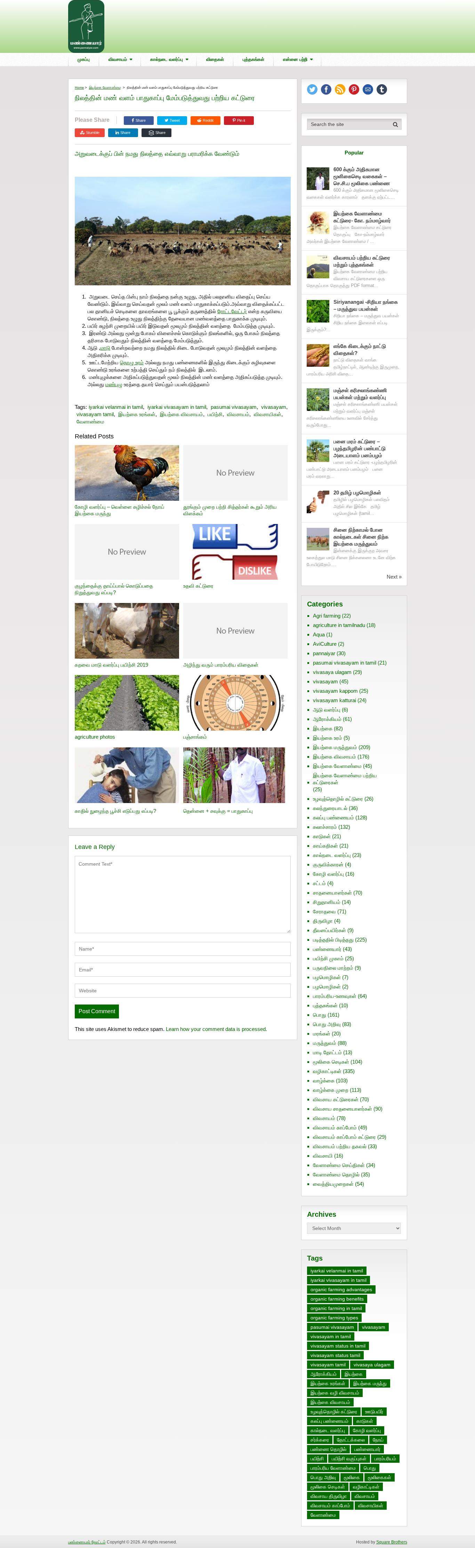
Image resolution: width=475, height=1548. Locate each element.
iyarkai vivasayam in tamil (176, 407)
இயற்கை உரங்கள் (136, 414)
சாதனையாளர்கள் (332, 893)
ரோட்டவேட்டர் (232, 311)
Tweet (174, 120)
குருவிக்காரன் (328, 864)
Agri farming (326, 616)
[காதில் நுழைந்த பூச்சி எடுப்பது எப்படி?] (127, 776)
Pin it (241, 120)
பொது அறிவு (327, 1024)
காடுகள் (322, 836)
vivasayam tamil (95, 414)
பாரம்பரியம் (385, 1458)
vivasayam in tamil (331, 1336)
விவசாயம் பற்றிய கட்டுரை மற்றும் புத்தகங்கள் (361, 261)
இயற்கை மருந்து (370, 1383)
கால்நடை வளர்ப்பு (166, 59)
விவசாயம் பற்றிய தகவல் (340, 1146)
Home (79, 87)
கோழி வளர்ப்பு (328, 874)
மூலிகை (352, 1477)
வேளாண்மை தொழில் (336, 1174)
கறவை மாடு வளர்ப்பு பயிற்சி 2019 (111, 665)
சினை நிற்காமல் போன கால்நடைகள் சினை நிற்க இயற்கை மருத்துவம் (360, 537)
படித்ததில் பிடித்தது (333, 940)
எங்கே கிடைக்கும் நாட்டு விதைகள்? (359, 349)
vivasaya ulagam (332, 672)
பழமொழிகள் (327, 977)
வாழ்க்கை (324, 1080)
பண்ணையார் (327, 949)
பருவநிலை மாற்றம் (333, 968)
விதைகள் (215, 59)
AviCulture (325, 644)
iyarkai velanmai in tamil (116, 407)
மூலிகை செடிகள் (331, 1062)
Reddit (208, 120)
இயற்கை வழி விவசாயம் (335, 1393)
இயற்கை (322, 728)
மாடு (105, 348)
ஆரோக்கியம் (327, 719)
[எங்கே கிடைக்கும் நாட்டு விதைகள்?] (318, 355)
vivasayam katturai (334, 700)
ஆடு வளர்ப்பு (326, 710)
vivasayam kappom (335, 691)
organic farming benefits (337, 1299)
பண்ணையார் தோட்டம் (87, 1542)
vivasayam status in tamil (338, 1346)
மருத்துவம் (324, 1043)
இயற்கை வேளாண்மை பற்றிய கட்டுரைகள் (345, 778)
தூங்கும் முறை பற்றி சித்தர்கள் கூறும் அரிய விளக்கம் (230, 510)
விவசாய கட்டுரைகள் (336, 1099)
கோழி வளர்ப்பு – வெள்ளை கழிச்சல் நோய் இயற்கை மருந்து (119, 510)
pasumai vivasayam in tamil (344, 663)
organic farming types (334, 1317)
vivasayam (273, 407)
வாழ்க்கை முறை (330, 1090)
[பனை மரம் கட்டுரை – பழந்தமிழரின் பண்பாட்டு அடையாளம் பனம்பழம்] (318, 450)
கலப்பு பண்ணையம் (333, 817)
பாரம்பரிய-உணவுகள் (334, 996)
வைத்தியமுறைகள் (333, 1184)
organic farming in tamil (336, 1308)
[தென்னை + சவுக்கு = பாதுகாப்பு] (235, 776)
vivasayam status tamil (335, 1355)
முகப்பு (84, 59)
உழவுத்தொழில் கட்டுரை (338, 799)
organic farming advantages (341, 1289)
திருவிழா (323, 921)
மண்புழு (113, 384)
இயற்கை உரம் (327, 738)
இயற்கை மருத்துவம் (335, 747)
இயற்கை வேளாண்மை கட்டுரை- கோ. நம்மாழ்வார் (362, 217)
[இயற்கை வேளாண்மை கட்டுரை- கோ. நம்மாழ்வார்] (318, 223)
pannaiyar (324, 653)
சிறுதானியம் (326, 902)
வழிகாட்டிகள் (327, 1071)
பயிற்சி (215, 414)
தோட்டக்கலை (351, 1440)
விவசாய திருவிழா (329, 1496)
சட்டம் (319, 883)
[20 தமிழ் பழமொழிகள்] (318, 502)
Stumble (92, 132)
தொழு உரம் (132, 362)
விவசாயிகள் (267, 414)
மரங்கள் (321, 1034)
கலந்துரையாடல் (330, 808)
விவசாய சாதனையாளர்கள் (342, 1109)
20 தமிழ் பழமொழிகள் (357, 492)
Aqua (319, 634)
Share (141, 120)
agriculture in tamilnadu (339, 625)
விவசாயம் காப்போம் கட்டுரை (344, 1137)
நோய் (378, 1440)
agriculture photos (95, 737)
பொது (319, 1015)
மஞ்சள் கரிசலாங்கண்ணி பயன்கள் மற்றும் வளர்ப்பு (360, 393)
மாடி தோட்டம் (327, 1052)
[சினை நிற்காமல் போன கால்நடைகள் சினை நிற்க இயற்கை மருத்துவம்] (318, 539)
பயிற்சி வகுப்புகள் (349, 1458)
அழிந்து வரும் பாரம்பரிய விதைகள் (220, 665)
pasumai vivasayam (234, 407)
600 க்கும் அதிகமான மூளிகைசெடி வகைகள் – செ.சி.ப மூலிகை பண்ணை (361, 176)
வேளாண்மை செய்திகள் (339, 1165)
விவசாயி (323, 1156)
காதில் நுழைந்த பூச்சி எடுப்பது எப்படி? (115, 811)
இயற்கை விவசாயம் (181, 414)
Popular (354, 153)
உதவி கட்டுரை (198, 586)
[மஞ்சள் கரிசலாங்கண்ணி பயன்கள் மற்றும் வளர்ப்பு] (318, 399)
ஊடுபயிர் (374, 1411)
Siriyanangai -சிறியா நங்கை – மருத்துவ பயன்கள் (365, 305)
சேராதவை (324, 911)
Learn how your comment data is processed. (216, 1029)
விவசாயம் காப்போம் (335, 1127)
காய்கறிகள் (325, 846)
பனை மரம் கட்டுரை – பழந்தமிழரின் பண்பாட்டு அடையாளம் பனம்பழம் (359, 448)
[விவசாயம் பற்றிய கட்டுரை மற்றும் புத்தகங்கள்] (318, 267)
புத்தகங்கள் (253, 59)
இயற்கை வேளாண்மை (105, 87)
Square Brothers (391, 1542)
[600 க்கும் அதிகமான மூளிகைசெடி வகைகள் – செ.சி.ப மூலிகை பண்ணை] (318, 178)
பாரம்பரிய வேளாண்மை (333, 1468)
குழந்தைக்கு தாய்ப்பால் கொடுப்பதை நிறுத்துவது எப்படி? (114, 589)
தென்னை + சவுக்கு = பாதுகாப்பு (218, 811)
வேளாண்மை (90, 421)
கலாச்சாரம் (325, 827)
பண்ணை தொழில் (328, 1449)
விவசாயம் (117, 59)
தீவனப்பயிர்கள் (329, 930)
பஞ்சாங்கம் (195, 737)
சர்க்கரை (320, 1440)
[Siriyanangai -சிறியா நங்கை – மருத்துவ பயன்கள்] (318, 311)
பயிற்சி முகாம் (328, 958)
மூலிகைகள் (379, 1477)
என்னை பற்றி (295, 59)
